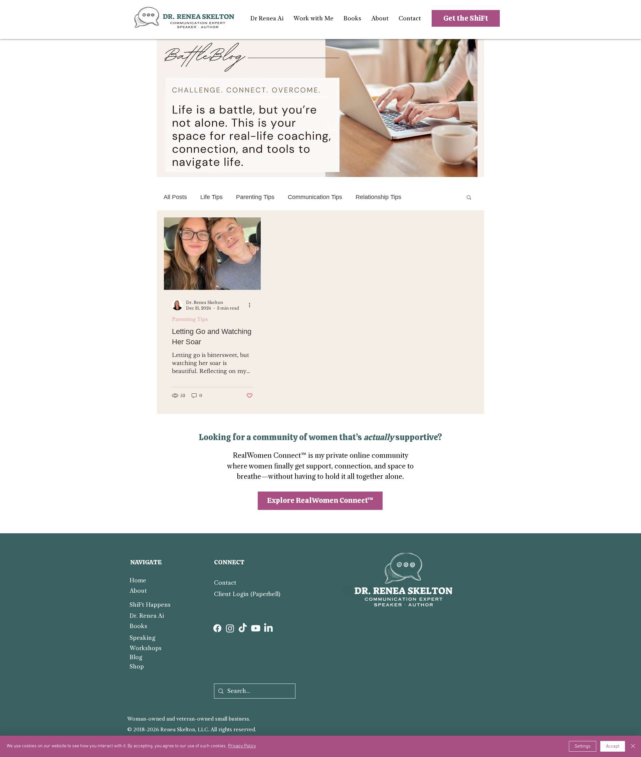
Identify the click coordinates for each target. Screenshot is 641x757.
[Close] (633, 746)
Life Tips (211, 197)
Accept (612, 746)
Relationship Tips (378, 197)
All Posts (175, 197)
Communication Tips (315, 197)
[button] (313, 18)
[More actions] (252, 305)
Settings (583, 746)
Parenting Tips (255, 197)
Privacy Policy (242, 746)
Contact (225, 582)
